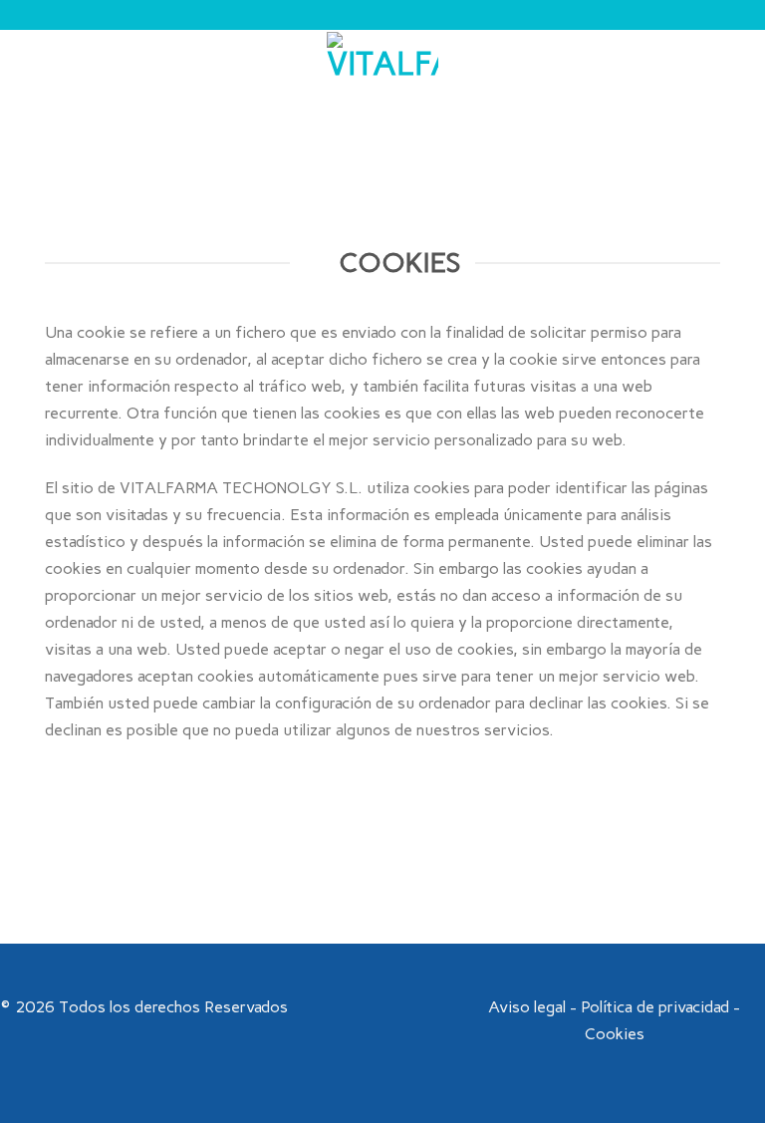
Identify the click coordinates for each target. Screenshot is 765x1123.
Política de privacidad (655, 1006)
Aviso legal (527, 1006)
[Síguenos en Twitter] (394, 1007)
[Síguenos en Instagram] (370, 1007)
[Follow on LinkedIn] (419, 1007)
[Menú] (27, 87)
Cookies (614, 1033)
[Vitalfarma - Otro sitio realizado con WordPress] (382, 87)
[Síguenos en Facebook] (346, 1007)
